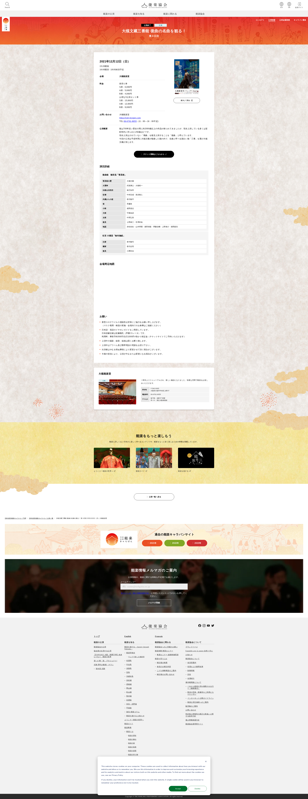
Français (159, 636)
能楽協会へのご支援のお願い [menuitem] (166, 647)
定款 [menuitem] (189, 674)
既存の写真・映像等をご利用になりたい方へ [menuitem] (200, 693)
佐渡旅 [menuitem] (129, 700)
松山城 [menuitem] (129, 692)
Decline (197, 789)
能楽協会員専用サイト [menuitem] (194, 724)
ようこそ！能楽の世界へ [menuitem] (134, 720)
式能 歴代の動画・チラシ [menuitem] (104, 665)
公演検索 (271, 20)
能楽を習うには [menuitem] (161, 659)
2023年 (198, 543)
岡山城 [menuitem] (129, 688)
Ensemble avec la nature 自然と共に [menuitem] (199, 651)
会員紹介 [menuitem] (190, 678)
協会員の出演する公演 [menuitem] (102, 651)
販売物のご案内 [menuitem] (192, 706)
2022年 (175, 543)
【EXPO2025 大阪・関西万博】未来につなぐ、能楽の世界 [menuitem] (108, 656)
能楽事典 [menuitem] (127, 728)
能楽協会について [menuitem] (194, 642)
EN (281, 7)
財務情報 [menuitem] (190, 671)
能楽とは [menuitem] (129, 731)
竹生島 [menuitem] (129, 665)
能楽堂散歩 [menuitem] (130, 653)
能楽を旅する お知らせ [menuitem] (135, 716)
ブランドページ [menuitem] (192, 647)
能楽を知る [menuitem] (129, 642)
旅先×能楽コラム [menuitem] (133, 712)
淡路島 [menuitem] (129, 668)
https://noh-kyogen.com (130, 118)
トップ (97, 636)
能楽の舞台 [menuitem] (132, 739)
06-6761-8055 (130, 121)
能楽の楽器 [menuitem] (132, 751)
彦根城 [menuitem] (129, 684)
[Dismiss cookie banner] (206, 761)
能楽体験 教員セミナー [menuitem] (164, 651)
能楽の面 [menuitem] (131, 743)
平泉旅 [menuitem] (129, 708)
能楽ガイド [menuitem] (128, 724)
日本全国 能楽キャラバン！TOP (15, 518)
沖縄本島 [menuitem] (129, 676)
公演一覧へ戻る (155, 497)
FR (289, 7)
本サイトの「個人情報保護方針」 (136, 593)
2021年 (153, 543)
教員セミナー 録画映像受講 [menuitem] (167, 655)
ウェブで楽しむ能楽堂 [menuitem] (136, 657)
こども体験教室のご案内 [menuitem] (166, 671)
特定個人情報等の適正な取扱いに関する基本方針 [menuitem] (200, 715)
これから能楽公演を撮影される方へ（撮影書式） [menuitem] (200, 687)
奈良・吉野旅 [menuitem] (131, 704)
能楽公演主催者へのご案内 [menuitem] (198, 702)
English (127, 636)
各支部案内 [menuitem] (191, 663)
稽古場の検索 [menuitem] (162, 663)
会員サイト (299, 7)
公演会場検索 (284, 20)
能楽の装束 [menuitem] (132, 747)
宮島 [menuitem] (128, 672)
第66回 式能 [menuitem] (100, 669)
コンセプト (260, 20)
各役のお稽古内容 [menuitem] (164, 667)
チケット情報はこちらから (153, 154)
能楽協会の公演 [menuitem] (100, 647)
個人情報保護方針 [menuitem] (192, 720)
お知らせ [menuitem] (189, 655)
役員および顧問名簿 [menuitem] (195, 667)
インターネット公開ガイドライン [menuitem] (200, 698)
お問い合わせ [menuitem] (191, 710)
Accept (178, 789)
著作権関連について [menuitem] (193, 682)
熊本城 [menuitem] (129, 696)
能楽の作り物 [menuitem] (133, 754)
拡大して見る (185, 100)
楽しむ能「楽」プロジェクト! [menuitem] (105, 661)
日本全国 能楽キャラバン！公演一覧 (41, 518)
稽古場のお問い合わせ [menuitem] (165, 674)
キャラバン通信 (300, 20)
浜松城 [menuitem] (129, 680)
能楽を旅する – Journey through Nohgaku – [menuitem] (136, 648)
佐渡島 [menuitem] (129, 661)
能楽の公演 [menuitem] (99, 642)
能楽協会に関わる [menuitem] (163, 642)
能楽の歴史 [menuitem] (132, 735)
